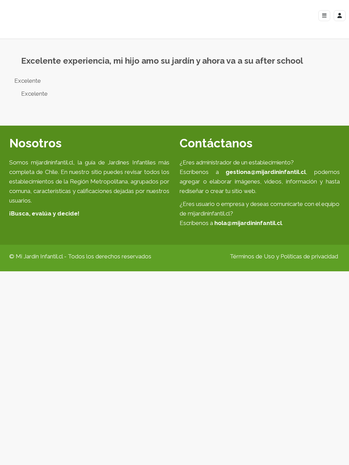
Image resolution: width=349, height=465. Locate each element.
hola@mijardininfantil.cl (248, 223)
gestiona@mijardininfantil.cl (266, 172)
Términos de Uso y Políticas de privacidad (284, 256)
